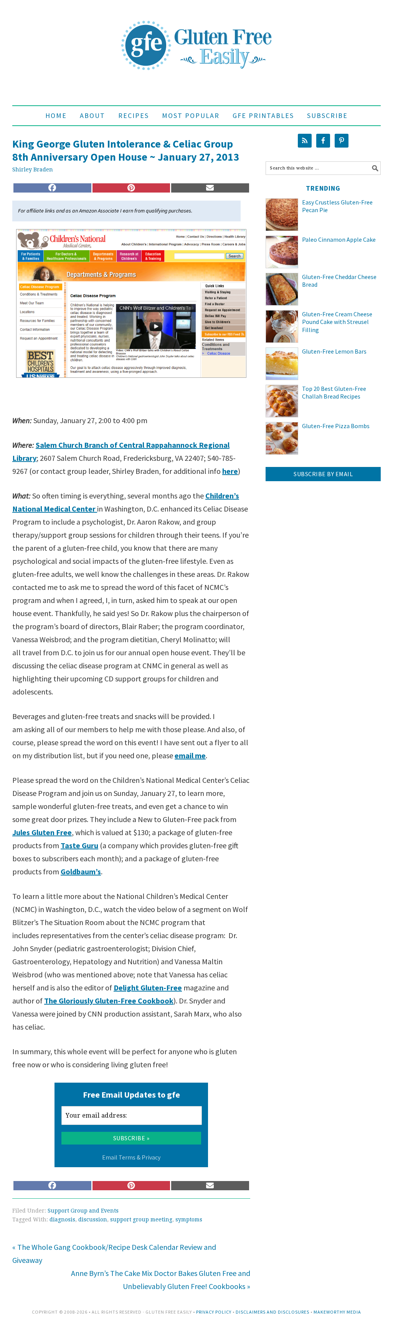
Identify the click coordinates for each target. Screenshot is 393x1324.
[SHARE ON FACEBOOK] (52, 188)
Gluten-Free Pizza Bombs (336, 426)
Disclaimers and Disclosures (272, 1312)
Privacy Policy (213, 1312)
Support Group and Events (83, 1211)
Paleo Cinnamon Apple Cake (339, 239)
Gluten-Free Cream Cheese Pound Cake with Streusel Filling (337, 322)
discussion (92, 1219)
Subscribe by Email (323, 474)
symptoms (188, 1219)
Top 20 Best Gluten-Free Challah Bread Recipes (334, 392)
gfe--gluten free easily (196, 39)
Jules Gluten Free (42, 832)
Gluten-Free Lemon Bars (334, 351)
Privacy (151, 1157)
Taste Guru (79, 845)
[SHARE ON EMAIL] (210, 188)
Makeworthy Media (337, 1312)
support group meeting (141, 1219)
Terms (127, 1157)
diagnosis (62, 1219)
